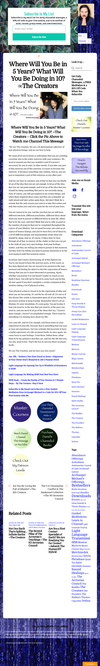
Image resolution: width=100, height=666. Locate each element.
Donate (82, 41)
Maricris (75, 349)
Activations (77, 245)
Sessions (76, 391)
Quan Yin (76, 382)
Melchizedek (77, 363)
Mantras (75, 344)
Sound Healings (79, 396)
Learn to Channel (79, 324)
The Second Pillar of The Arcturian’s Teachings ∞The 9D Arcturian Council (38, 538)
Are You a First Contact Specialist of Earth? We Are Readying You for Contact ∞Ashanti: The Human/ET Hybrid (57, 540)
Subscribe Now (39, 37)
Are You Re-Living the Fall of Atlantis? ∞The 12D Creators (24, 489)
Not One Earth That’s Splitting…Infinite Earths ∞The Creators (18, 533)
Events (75, 294)
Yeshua (75, 441)
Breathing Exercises (81, 280)
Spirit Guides (77, 401)
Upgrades (76, 437)
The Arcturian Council (78, 580)
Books (74, 275)
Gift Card (76, 299)
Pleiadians (76, 377)
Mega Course (77, 359)
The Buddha (77, 413)
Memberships (78, 368)
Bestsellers (76, 271)
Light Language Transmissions (81, 536)
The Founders (78, 423)
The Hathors (77, 427)
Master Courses (79, 354)
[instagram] (75, 196)
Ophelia (75, 373)
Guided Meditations (80, 319)
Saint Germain (78, 387)
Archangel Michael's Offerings (79, 478)
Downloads (77, 290)
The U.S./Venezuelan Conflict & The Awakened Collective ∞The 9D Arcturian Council (52, 492)
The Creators (14, 525)
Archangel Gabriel (80, 258)
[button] (39, 14)
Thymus (75, 432)
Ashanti (52, 523)
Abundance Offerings (81, 241)
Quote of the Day (16, 523)
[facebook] (82, 190)
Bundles (75, 285)
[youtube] (75, 190)
